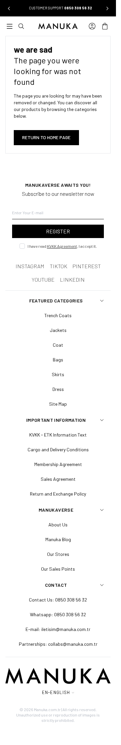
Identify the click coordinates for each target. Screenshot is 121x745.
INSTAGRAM (29, 266)
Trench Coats (58, 315)
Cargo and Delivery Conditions (58, 449)
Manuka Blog (58, 539)
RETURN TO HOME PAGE (46, 137)
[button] (8, 8)
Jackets (58, 330)
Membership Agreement (58, 464)
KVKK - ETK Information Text (58, 435)
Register (58, 231)
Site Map (58, 404)
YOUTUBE (43, 279)
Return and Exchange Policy (58, 494)
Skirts (58, 374)
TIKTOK (58, 266)
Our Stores (58, 554)
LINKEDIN (72, 279)
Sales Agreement (58, 479)
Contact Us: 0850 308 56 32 (58, 600)
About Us (58, 524)
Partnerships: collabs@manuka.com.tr (58, 644)
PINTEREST (87, 266)
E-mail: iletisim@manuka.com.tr (58, 629)
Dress (58, 389)
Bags (58, 359)
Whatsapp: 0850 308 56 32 (58, 614)
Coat (58, 345)
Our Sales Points (58, 569)
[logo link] (58, 26)
